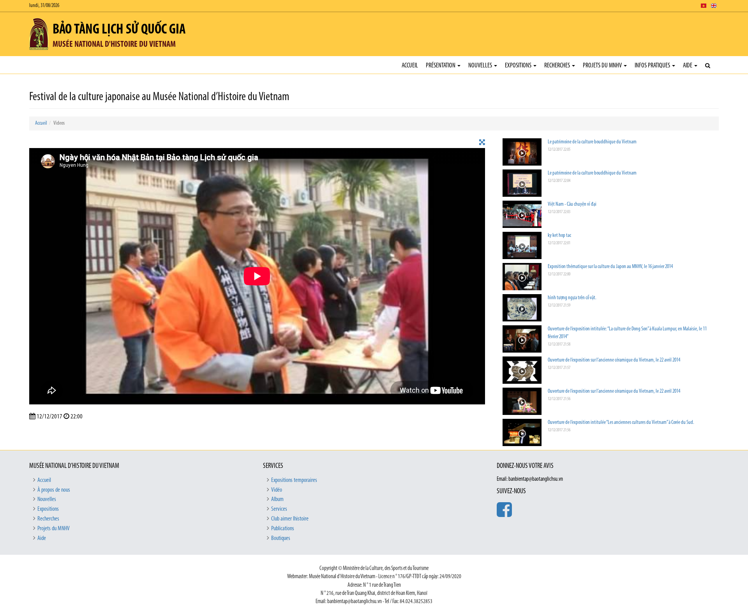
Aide (688, 65)
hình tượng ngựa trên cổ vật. (572, 298)
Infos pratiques (653, 65)
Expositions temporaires (294, 480)
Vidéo (276, 490)
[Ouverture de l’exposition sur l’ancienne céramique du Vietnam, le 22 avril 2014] (522, 371)
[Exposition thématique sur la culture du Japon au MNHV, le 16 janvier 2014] (522, 277)
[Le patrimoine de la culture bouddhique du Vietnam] (522, 153)
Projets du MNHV (603, 65)
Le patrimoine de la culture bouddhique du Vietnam (592, 142)
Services (279, 509)
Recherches (557, 65)
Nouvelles (480, 65)
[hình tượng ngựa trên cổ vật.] (522, 308)
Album (277, 499)
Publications (282, 529)
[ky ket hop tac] (522, 246)
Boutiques (280, 538)
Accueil (410, 65)
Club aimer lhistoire (290, 519)
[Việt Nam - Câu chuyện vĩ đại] (522, 215)
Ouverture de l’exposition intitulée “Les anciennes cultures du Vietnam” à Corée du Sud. (621, 422)
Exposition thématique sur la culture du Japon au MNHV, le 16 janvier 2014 (610, 267)
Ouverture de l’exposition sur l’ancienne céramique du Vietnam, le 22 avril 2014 (614, 360)
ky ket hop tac (559, 235)
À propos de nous (53, 490)
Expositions (519, 65)
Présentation (441, 65)
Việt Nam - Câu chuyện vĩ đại (572, 204)
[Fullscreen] (482, 142)
